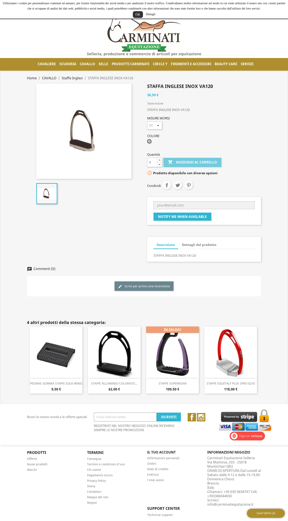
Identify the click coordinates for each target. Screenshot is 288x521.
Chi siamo (94, 470)
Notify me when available (182, 216)
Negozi (92, 503)
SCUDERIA (67, 64)
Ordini (151, 464)
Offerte (32, 459)
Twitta (178, 185)
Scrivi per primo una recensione (147, 286)
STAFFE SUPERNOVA (173, 383)
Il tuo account (161, 452)
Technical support (160, 515)
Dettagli (150, 14)
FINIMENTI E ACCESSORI (191, 64)
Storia (91, 486)
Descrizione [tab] (166, 245)
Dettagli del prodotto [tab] (199, 245)
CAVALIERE (47, 64)
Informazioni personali (163, 458)
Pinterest (188, 185)
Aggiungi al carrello (192, 162)
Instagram (201, 417)
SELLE (103, 64)
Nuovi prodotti (37, 464)
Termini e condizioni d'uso (106, 464)
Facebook (192, 417)
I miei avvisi (155, 480)
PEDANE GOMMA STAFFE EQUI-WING (56, 383)
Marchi (32, 470)
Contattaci (94, 492)
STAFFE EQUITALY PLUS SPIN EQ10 (231, 383)
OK (137, 14)
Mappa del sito (97, 497)
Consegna (94, 459)
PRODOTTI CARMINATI (130, 64)
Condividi (167, 185)
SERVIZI (247, 64)
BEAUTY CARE (226, 64)
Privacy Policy (96, 481)
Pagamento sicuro (100, 475)
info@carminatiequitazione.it (230, 504)
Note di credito (157, 469)
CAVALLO (87, 64)
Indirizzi (153, 474)
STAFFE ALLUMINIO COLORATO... (114, 383)
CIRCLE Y (160, 64)
